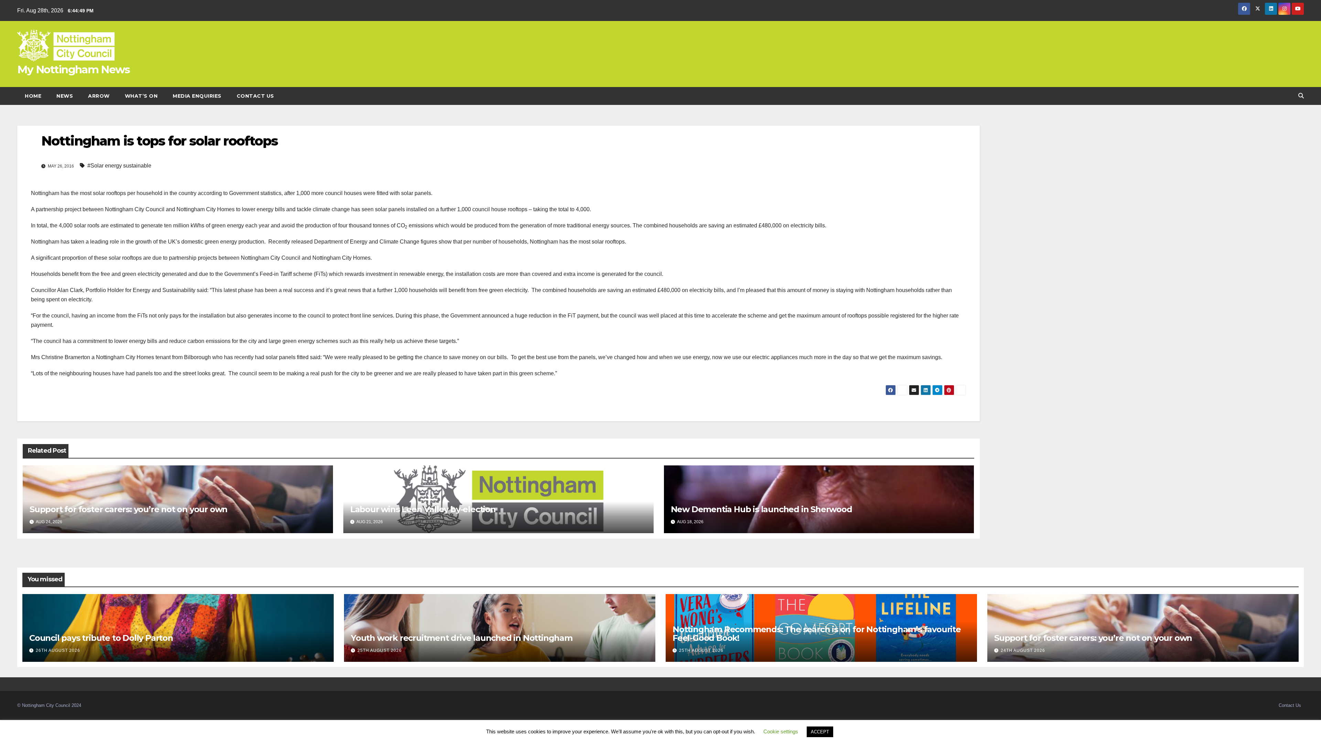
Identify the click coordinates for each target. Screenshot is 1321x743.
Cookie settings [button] (780, 731)
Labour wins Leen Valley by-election (423, 509)
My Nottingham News (73, 69)
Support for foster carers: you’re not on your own (128, 509)
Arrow (99, 96)
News (64, 96)
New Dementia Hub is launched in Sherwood (761, 509)
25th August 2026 (379, 650)
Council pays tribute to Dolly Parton (101, 638)
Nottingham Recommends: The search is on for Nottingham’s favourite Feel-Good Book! (817, 633)
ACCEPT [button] (820, 731)
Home (33, 96)
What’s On (141, 96)
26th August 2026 (58, 650)
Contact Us (255, 96)
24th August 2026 (1023, 650)
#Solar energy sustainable (119, 166)
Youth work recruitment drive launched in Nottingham (461, 638)
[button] (1301, 96)
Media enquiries (197, 96)
